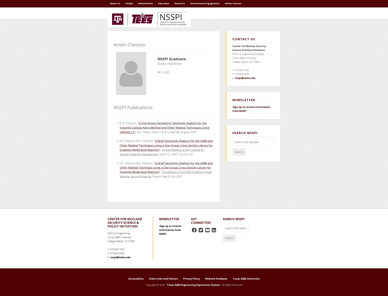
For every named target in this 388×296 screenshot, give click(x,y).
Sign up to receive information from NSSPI (170, 230)
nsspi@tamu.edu (245, 78)
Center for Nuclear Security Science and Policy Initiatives (149, 33)
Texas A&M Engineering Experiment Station (193, 285)
